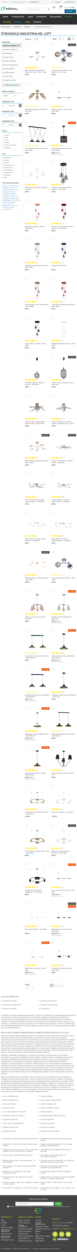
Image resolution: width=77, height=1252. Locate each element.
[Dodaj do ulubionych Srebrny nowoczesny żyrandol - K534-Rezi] (26, 591)
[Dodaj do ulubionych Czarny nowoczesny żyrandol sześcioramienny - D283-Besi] (26, 474)
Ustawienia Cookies (25, 1229)
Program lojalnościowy (40, 1223)
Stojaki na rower (8, 186)
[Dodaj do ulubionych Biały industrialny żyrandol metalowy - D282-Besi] (26, 552)
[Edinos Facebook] (55, 1235)
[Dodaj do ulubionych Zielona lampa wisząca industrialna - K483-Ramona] (53, 630)
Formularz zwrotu (7, 1240)
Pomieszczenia (18, 17)
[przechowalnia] (55, 7)
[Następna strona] (62, 985)
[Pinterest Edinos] (68, 1235)
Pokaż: (55, 39)
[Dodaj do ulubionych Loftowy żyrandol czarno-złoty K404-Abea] (53, 83)
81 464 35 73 (62, 1223)
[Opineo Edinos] (61, 1239)
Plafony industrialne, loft (10, 1100)
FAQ (36, 1234)
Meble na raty (23, 1234)
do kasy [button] (69, 11)
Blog (3, 1220)
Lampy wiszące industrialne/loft (13, 1123)
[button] (48, 9)
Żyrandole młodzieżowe (10, 65)
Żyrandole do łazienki (48, 1123)
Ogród (30, 17)
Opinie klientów (23, 1238)
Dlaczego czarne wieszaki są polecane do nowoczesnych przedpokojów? (54, 1166)
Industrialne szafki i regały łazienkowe (53, 1115)
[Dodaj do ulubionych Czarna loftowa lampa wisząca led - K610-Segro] (26, 122)
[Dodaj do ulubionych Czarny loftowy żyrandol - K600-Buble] (26, 318)
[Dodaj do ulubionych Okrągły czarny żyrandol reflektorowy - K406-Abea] (26, 864)
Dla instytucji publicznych (5, 1236)
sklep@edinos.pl (34, 2)
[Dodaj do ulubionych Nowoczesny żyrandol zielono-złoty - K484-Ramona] (26, 630)
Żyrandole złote (7, 76)
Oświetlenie (41, 17)
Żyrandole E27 (45, 1008)
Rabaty (38, 1231)
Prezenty (37, 22)
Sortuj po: (28, 39)
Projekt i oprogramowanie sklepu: (46, 1248)
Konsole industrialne (47, 1119)
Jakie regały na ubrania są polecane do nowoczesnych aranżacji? (53, 1155)
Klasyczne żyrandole (9, 1008)
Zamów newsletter (38, 1199)
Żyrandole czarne (8, 57)
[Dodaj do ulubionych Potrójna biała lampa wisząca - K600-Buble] (53, 318)
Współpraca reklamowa (5, 1230)
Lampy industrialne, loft (10, 1096)
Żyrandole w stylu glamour (49, 1005)
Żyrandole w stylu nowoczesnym (14, 1115)
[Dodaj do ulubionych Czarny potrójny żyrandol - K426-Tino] (53, 747)
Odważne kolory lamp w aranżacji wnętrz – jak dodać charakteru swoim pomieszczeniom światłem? (20, 1150)
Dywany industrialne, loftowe (50, 1108)
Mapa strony (40, 1241)
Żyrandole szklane (8, 72)
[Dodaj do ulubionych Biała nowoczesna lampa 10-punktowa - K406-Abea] (53, 825)
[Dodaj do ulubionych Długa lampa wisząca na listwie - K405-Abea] (53, 903)
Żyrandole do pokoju (10, 1001)
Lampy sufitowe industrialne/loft (51, 1100)
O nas (3, 1225)
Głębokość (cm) (8, 121)
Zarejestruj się (69, 2)
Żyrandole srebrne (8, 68)
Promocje (7, 22)
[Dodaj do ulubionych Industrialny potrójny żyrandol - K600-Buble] (26, 200)
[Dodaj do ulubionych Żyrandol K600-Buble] (53, 240)
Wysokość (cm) (8, 111)
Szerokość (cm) (8, 102)
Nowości (68, 17)
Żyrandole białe (7, 53)
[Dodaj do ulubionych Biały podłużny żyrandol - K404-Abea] (26, 942)
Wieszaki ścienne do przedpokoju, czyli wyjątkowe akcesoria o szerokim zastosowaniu (57, 1161)
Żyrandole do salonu (9, 1131)
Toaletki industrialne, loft (10, 1127)
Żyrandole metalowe (9, 61)
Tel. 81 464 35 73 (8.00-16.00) (18, 2)
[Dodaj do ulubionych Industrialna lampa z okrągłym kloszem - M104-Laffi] (26, 357)
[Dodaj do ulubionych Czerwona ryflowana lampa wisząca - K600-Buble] (53, 279)
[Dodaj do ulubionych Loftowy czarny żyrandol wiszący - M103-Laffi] (53, 357)
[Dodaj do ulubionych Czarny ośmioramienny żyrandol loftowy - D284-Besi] (53, 435)
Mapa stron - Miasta (42, 1236)
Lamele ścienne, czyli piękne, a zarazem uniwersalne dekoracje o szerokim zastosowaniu (58, 1177)
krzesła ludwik (7, 200)
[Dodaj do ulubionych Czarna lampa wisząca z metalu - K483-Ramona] (26, 747)
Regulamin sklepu (41, 1226)
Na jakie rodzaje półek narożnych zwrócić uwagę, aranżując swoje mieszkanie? (57, 1144)
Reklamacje (39, 1238)
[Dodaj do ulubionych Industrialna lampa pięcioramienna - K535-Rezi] (26, 83)
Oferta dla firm (6, 1234)
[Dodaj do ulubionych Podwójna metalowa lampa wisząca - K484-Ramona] (53, 708)
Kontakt (5, 2)
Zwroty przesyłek (24, 1231)
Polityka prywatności (22, 1225)
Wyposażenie (56, 17)
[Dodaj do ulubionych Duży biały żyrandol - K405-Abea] (26, 903)
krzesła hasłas (14, 198)
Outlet (27, 22)
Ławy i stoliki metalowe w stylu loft (14, 1112)
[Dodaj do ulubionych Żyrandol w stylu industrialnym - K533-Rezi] (53, 591)
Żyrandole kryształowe (9, 49)
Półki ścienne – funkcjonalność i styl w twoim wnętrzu (20, 1188)
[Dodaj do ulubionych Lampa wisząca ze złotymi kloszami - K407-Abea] (26, 786)
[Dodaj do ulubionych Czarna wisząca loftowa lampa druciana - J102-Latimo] (53, 161)
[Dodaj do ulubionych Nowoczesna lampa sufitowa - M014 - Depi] (53, 552)
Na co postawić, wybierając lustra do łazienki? (18, 1155)
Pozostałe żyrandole (9, 80)
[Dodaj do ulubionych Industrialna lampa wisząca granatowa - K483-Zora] (53, 669)
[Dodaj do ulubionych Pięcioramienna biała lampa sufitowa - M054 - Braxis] (26, 435)
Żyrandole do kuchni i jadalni (50, 1131)
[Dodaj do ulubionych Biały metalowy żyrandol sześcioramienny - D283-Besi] (53, 513)
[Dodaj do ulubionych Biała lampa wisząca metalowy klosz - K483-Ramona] (26, 708)
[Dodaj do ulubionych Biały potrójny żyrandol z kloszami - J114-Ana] (26, 161)
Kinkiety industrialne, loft (48, 1104)
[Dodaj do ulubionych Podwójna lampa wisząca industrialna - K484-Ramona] (26, 669)
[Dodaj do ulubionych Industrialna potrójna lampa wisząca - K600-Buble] (26, 240)
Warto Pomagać (7, 1227)
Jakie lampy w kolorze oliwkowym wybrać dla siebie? (20, 1138)
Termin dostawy (24, 1223)
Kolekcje (17, 22)
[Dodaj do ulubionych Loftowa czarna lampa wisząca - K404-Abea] (53, 942)
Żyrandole (14, 85)
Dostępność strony (25, 1241)
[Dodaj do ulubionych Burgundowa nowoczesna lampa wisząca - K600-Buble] (53, 200)
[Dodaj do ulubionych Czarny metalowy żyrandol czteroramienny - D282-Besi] (53, 474)
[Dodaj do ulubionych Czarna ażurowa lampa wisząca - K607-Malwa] (53, 122)
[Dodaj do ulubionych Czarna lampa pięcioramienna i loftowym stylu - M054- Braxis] (26, 396)
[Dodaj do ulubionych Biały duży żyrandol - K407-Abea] (53, 786)
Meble (5, 17)
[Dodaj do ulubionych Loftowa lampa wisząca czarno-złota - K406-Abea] (26, 825)
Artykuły (38, 1220)
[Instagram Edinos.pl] (61, 1235)
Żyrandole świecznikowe (49, 1001)
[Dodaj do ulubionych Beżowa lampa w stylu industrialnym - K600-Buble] (26, 279)
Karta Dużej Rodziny (25, 1236)
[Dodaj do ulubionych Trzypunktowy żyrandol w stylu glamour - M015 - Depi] (53, 44)
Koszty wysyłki (23, 1220)
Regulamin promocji (42, 1229)
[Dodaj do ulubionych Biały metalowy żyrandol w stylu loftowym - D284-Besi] (26, 513)
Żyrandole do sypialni (48, 1127)
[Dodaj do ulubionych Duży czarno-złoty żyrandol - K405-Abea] (53, 864)
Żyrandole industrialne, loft (11, 45)
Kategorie (6, 42)
